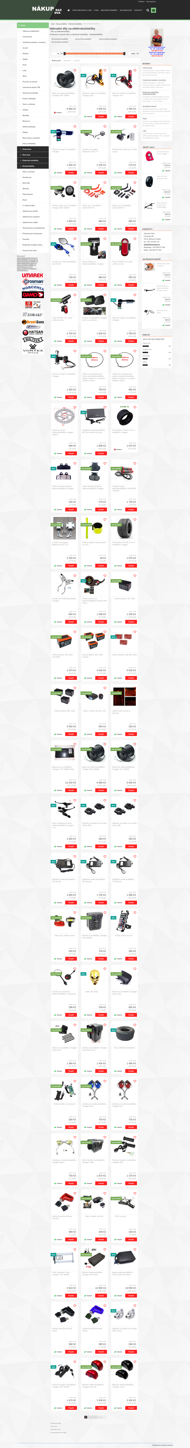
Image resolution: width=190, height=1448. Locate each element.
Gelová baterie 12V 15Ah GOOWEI (62, 656)
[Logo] (47, 10)
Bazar (25, 200)
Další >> (102, 1417)
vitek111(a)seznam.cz (152, 244)
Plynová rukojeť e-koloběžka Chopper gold (94, 94)
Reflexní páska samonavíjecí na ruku (94, 543)
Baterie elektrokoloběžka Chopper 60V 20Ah (92, 1273)
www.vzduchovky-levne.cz (27, 258)
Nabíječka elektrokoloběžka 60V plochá (93, 880)
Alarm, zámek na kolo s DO (94, 711)
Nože (24, 76)
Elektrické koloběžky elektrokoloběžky (151, 93)
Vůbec (145, 362)
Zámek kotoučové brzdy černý (62, 1330)
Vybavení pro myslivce (31, 217)
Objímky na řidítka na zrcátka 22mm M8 (124, 824)
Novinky (26, 189)
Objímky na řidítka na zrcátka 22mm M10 (94, 824)
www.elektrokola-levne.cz (27, 263)
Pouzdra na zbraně (30, 82)
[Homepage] (68, 10)
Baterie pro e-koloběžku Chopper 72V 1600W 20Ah (63, 768)
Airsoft (25, 48)
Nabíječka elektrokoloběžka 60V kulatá (63, 880)
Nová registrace (151, 1)
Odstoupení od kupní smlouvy (162, 1445)
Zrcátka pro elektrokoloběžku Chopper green (64, 1161)
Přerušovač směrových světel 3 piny (124, 150)
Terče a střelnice (29, 104)
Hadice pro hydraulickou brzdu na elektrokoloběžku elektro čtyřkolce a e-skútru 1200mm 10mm (93, 377)
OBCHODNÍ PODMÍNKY (109, 10)
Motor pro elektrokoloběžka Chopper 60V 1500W (63, 94)
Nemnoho (146, 356)
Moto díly (26, 183)
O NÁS (96, 10)
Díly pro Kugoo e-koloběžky (59, 39)
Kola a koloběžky (29, 144)
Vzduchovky (27, 37)
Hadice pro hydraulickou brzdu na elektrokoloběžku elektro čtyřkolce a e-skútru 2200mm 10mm (123, 377)
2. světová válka (29, 205)
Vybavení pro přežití (30, 211)
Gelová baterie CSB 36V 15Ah (124, 655)
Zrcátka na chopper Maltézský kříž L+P (90, 150)
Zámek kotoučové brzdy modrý (92, 1330)
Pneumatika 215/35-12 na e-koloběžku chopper (123, 543)
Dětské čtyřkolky (29, 127)
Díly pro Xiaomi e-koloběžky (59, 42)
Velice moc (147, 343)
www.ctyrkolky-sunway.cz (27, 269)
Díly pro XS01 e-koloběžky (83, 39)
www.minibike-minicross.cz (27, 260)
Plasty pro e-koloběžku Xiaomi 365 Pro (91, 207)
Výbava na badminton (31, 31)
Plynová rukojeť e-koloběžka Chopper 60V (124, 1161)
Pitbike (25, 132)
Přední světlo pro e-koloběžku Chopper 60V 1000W (64, 207)
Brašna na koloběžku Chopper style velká (124, 993)
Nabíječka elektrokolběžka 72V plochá (123, 880)
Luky (24, 70)
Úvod (52, 24)
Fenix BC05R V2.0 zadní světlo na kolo (122, 263)
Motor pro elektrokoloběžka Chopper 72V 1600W (123, 768)
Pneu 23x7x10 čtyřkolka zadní (162, 177)
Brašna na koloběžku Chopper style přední (94, 936)
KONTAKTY (138, 10)
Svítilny (25, 110)
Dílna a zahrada (28, 172)
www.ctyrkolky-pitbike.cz (26, 265)
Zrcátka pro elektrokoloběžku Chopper (64, 600)
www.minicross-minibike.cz (27, 261)
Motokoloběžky (28, 166)
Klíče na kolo (120, 1216)
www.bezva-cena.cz (25, 267)
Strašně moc (147, 349)
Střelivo (25, 53)
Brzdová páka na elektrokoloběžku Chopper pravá (163, 288)
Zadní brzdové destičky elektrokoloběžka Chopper (93, 487)
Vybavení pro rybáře (30, 222)
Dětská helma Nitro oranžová (163, 265)
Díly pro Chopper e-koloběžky (108, 39)
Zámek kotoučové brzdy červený (62, 1217)
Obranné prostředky (30, 93)
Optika (25, 59)
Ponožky (26, 239)
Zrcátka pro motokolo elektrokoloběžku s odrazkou (64, 993)
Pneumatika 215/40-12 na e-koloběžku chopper (123, 431)
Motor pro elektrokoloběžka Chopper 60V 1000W (93, 768)
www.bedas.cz (22, 270)
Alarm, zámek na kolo (94, 1216)
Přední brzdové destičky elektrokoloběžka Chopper (63, 487)
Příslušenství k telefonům (32, 234)
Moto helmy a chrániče (31, 138)
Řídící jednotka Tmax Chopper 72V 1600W (61, 1273)
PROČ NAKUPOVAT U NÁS (82, 10)
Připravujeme (28, 194)
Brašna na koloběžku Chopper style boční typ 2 (94, 1049)
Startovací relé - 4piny (162, 312)
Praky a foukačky (29, 99)
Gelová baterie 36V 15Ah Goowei (92, 656)
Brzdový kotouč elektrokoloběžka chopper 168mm (62, 432)
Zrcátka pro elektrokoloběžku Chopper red (124, 1105)
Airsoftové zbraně (149, 106)
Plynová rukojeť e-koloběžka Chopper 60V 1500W (64, 1386)
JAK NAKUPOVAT (126, 10)
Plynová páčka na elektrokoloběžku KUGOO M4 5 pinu (94, 601)
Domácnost (27, 177)
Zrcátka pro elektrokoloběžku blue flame (64, 263)
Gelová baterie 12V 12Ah (124, 599)
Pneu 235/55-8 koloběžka (124, 1048)
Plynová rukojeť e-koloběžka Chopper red (124, 94)
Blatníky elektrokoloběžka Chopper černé (122, 1386)
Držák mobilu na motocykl (64, 1104)
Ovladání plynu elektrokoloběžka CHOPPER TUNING (124, 488)
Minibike (26, 115)
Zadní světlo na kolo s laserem (121, 712)
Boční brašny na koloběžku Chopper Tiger (93, 1161)
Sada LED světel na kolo (65, 935)
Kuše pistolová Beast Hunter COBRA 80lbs (162, 205)
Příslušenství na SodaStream (34, 228)
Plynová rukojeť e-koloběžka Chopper (64, 150)
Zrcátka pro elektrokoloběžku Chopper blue (94, 1105)
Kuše (24, 65)
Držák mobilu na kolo (123, 935)
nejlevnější (67, 60)
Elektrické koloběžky (30, 160)
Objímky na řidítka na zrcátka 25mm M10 (124, 1330)
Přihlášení (141, 1)
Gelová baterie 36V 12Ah (64, 711)
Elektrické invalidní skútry (32, 245)
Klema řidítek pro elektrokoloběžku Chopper (93, 263)
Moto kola (26, 155)
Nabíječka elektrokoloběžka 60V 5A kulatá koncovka (93, 431)
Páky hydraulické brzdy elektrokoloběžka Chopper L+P (63, 825)
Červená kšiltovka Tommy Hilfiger (163, 153)
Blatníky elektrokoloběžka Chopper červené (92, 1386)
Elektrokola (27, 149)
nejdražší (76, 60)
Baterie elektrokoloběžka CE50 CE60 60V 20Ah (122, 1273)
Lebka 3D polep (91, 992)
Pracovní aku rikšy (30, 250)
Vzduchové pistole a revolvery (34, 42)
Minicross (26, 121)
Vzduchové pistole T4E (31, 87)
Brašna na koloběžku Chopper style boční (64, 1049)
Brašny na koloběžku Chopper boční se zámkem (94, 319)
